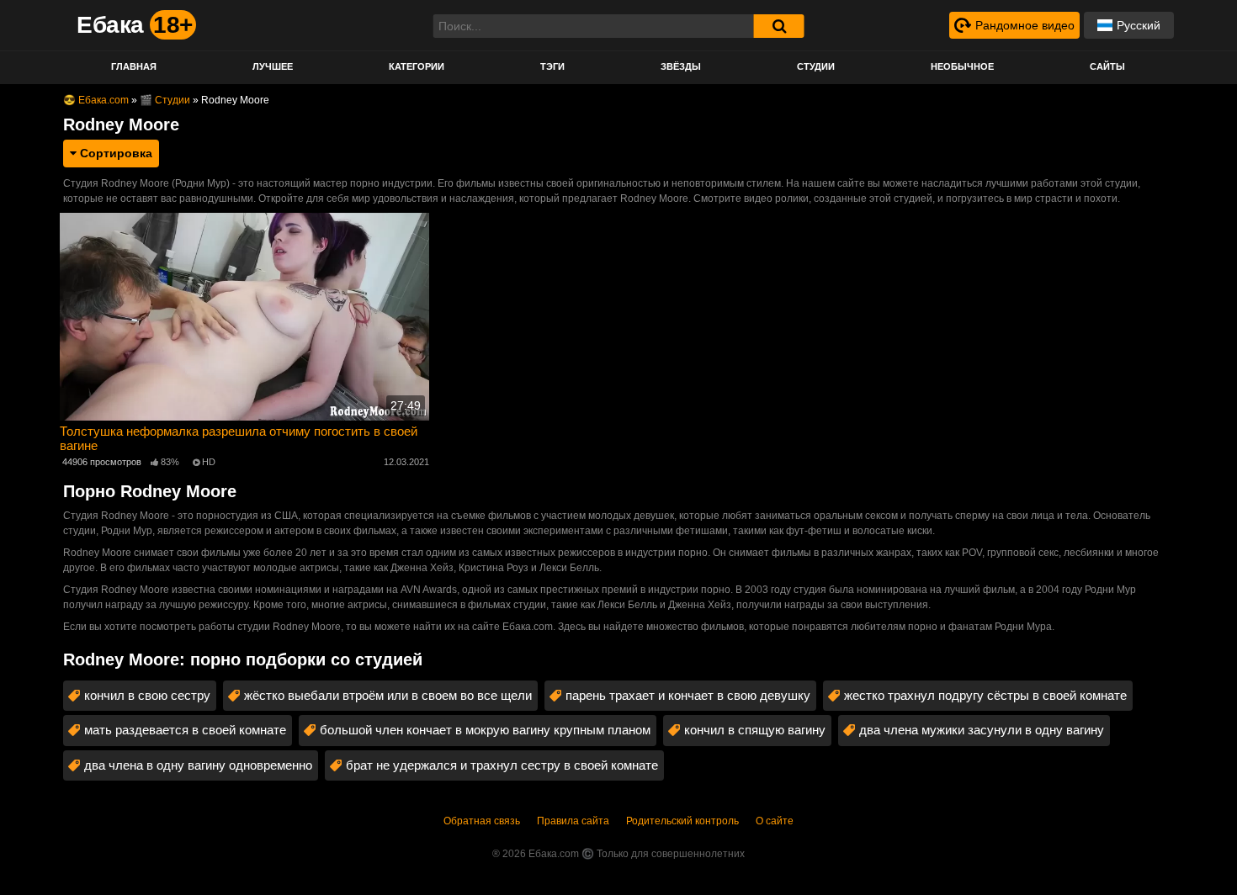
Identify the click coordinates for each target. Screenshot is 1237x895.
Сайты (1107, 66)
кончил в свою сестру (147, 695)
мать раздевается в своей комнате (185, 730)
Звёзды (681, 66)
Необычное (962, 66)
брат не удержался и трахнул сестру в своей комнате (502, 765)
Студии (816, 66)
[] (779, 26)
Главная (134, 66)
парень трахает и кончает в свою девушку (687, 695)
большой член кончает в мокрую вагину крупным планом (485, 730)
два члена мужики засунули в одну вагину (981, 730)
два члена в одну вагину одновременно (198, 765)
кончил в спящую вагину (755, 730)
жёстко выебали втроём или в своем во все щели (388, 695)
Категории (416, 66)
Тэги (552, 66)
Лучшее (272, 66)
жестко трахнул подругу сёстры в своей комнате (985, 695)
